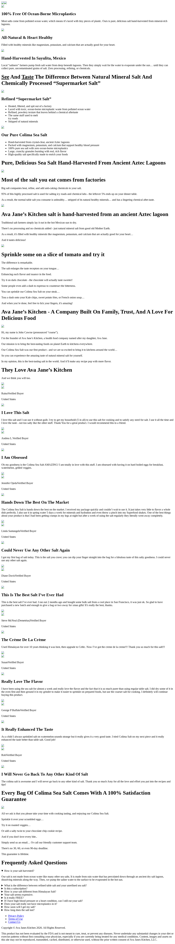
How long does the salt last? (19, 910)
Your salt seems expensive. (18, 894)
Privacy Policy (16, 915)
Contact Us (14, 921)
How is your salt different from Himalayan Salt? (30, 891)
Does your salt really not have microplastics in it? (30, 903)
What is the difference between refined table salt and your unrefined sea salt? (45, 885)
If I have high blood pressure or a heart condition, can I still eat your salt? (43, 900)
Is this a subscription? (15, 888)
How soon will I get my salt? (19, 906)
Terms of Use (15, 918)
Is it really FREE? (14, 897)
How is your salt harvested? (19, 870)
